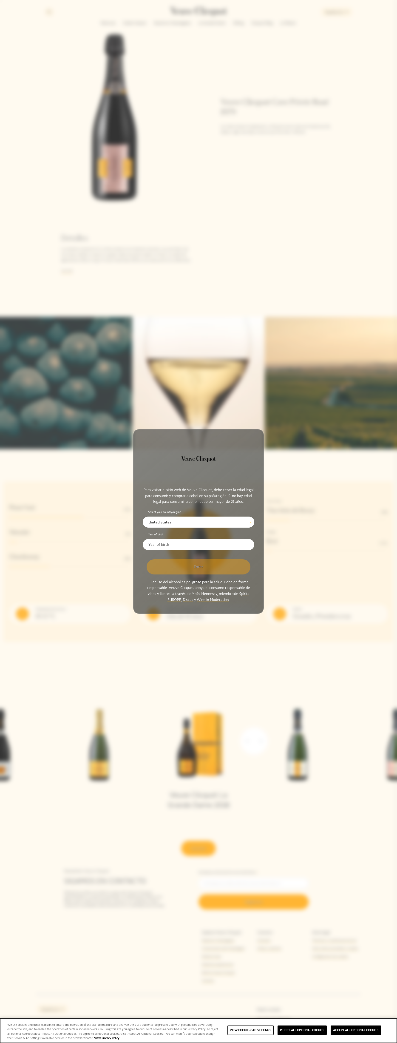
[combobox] (198, 522)
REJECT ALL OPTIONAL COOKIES (302, 1030)
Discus (188, 599)
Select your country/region (164, 512)
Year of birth (156, 534)
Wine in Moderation (213, 599)
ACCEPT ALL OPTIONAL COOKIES (355, 1030)
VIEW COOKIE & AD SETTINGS (250, 1030)
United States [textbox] (159, 522)
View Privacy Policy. (107, 1038)
